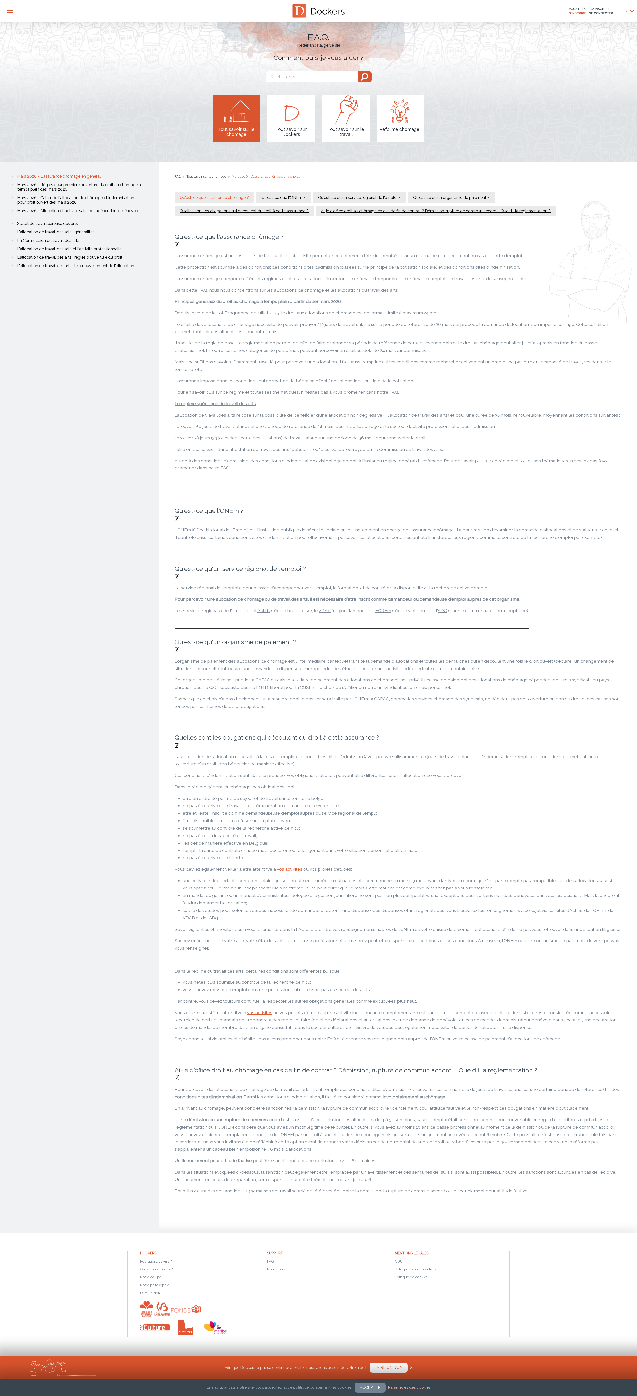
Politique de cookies (411, 1277)
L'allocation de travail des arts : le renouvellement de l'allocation (75, 265)
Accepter (370, 1387)
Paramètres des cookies (409, 1387)
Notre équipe (150, 1277)
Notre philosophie (154, 1285)
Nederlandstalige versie (318, 45)
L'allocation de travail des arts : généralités (56, 232)
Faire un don (150, 1293)
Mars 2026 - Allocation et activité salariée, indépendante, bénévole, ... (78, 212)
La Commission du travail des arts (48, 240)
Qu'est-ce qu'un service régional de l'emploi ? (359, 197)
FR (625, 11)
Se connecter (601, 13)
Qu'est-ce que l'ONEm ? (283, 197)
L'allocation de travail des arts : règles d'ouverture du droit (69, 257)
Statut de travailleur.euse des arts (47, 223)
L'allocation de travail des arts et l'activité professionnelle (69, 249)
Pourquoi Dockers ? (156, 1261)
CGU (399, 1261)
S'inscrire (577, 13)
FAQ (270, 1261)
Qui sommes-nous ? (156, 1269)
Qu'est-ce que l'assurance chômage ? (214, 197)
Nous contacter (279, 1269)
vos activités (289, 869)
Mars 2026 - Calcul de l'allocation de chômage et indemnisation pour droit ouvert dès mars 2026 (75, 200)
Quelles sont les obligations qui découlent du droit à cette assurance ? (244, 211)
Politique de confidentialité (416, 1269)
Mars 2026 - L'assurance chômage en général (59, 176)
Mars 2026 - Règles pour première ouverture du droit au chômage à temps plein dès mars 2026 (79, 187)
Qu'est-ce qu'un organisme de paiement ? (451, 197)
